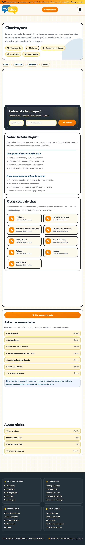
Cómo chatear (42, 431)
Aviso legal (51, 520)
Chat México (9, 489)
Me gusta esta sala (44, 315)
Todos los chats (11, 517)
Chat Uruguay (9, 500)
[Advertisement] (42, 86)
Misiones (32, 65)
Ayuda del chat (52, 513)
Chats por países (53, 486)
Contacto (8, 527)
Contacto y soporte (42, 451)
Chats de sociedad (54, 496)
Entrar (69, 122)
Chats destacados (12, 513)
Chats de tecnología (54, 500)
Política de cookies (54, 527)
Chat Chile (8, 496)
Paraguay (18, 65)
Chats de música (53, 493)
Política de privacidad (55, 524)
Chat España (9, 486)
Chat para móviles (12, 520)
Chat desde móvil (42, 444)
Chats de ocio (51, 489)
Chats (5, 65)
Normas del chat (42, 437)
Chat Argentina (10, 493)
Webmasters (50, 9)
